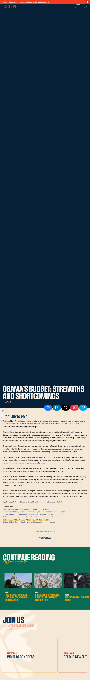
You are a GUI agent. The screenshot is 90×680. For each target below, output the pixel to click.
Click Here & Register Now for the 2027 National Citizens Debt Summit (25, 2)
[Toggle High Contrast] (2, 411)
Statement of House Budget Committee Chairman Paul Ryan (26, 520)
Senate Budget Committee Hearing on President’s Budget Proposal (29, 522)
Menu (78, 4)
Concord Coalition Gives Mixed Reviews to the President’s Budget (38, 502)
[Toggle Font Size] (2, 417)
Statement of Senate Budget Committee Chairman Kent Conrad (28, 517)
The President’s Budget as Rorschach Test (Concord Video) (26, 509)
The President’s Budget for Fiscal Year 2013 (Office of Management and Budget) (34, 512)
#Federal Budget (45, 538)
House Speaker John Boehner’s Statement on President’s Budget (28, 514)
